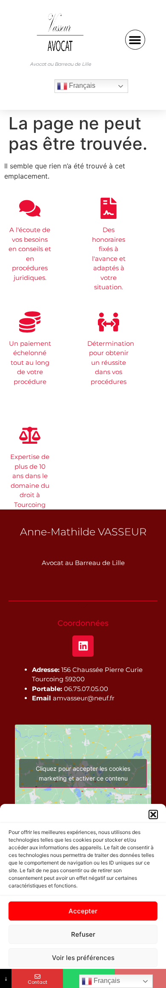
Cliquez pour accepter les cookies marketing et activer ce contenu (83, 773)
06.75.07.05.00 (86, 689)
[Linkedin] (83, 646)
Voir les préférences (83, 958)
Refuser (83, 934)
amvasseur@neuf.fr (83, 698)
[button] (153, 814)
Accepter (83, 911)
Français (81, 85)
